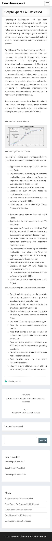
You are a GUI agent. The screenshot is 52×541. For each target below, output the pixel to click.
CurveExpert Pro (12, 461)
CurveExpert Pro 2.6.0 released (18, 521)
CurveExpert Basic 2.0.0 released (18, 509)
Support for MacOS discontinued (19, 498)
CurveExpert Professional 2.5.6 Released (22, 504)
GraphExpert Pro (12, 468)
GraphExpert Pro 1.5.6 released (18, 515)
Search (43, 440)
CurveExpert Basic (13, 474)
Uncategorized (14, 381)
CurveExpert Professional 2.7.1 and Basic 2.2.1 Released (26, 398)
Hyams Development (13, 3)
